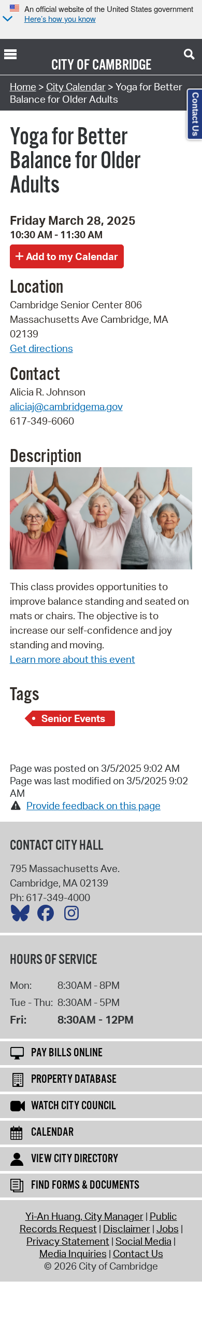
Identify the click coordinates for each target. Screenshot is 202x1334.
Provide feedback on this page (93, 805)
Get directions (41, 348)
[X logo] (23, 915)
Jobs (167, 1228)
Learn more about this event (72, 659)
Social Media (143, 1241)
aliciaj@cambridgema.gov (66, 406)
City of (70, 65)
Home (23, 86)
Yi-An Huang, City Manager (84, 1216)
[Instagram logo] (74, 915)
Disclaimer (126, 1228)
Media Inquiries (73, 1253)
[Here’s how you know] (6, 19)
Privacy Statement (67, 1241)
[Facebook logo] (48, 915)
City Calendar (76, 86)
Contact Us (138, 1253)
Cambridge (121, 65)
